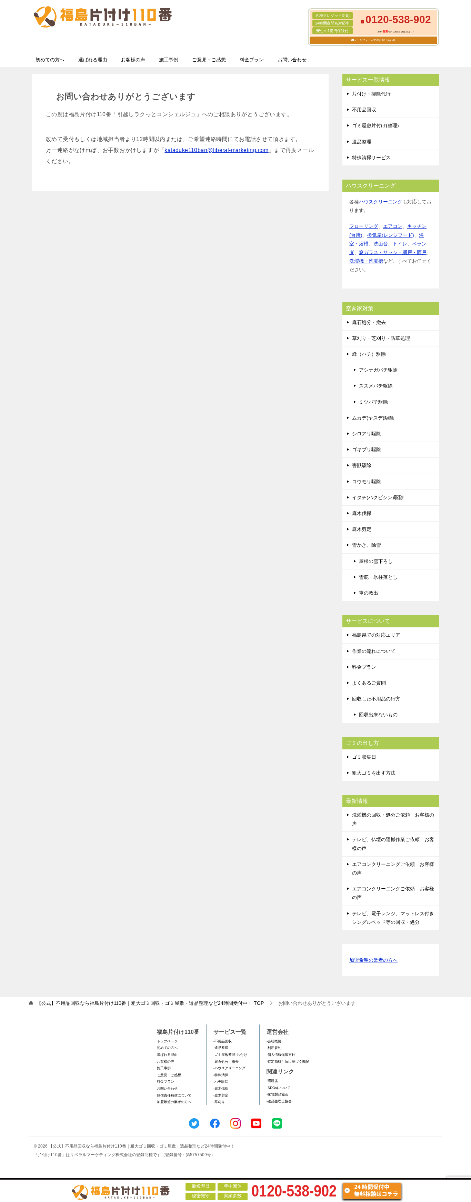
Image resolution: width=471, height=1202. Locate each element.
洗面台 (380, 243)
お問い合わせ (292, 59)
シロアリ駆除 (366, 433)
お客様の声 (133, 59)
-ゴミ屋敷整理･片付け (230, 1055)
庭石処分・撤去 (369, 322)
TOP (150, 1003)
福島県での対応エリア (376, 635)
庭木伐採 (361, 513)
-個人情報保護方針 (281, 1055)
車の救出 (368, 593)
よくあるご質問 (369, 683)
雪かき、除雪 (366, 545)
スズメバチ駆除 (376, 385)
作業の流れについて (373, 651)
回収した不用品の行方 (376, 698)
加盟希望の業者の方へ (373, 960)
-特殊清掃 (220, 1075)
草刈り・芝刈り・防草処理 (381, 338)
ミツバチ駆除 (373, 402)
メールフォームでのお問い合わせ (374, 40)
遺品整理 (361, 141)
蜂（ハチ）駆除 (369, 354)
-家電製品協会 (277, 1094)
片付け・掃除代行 (371, 94)
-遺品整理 (220, 1048)
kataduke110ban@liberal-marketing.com (216, 150)
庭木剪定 (361, 529)
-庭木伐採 (220, 1088)
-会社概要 (274, 1041)
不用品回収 (364, 109)
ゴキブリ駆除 (366, 449)
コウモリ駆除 (366, 481)
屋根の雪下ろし (376, 561)
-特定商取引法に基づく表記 (288, 1061)
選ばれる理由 (92, 59)
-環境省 (272, 1081)
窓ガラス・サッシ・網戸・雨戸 (393, 252)
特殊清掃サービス (371, 157)
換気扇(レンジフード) (390, 235)
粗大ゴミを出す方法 (373, 773)
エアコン (392, 226)
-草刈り (219, 1102)
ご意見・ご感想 (209, 59)
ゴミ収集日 (364, 757)
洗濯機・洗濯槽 (366, 261)
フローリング (363, 226)
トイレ (400, 243)
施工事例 (168, 59)
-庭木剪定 (220, 1095)
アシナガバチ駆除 (378, 370)
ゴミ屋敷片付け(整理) (375, 125)
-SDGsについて (279, 1088)
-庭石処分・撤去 (226, 1061)
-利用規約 (274, 1048)
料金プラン (252, 59)
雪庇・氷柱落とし (378, 577)
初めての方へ (50, 59)
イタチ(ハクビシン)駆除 (378, 497)
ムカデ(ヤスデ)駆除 (373, 418)
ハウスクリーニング (380, 201)
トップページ (167, 1041)
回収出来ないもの (378, 714)
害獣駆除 (361, 465)
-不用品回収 (222, 1041)
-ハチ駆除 (220, 1081)
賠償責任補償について (174, 1095)
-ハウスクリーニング (229, 1068)
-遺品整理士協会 (279, 1101)
